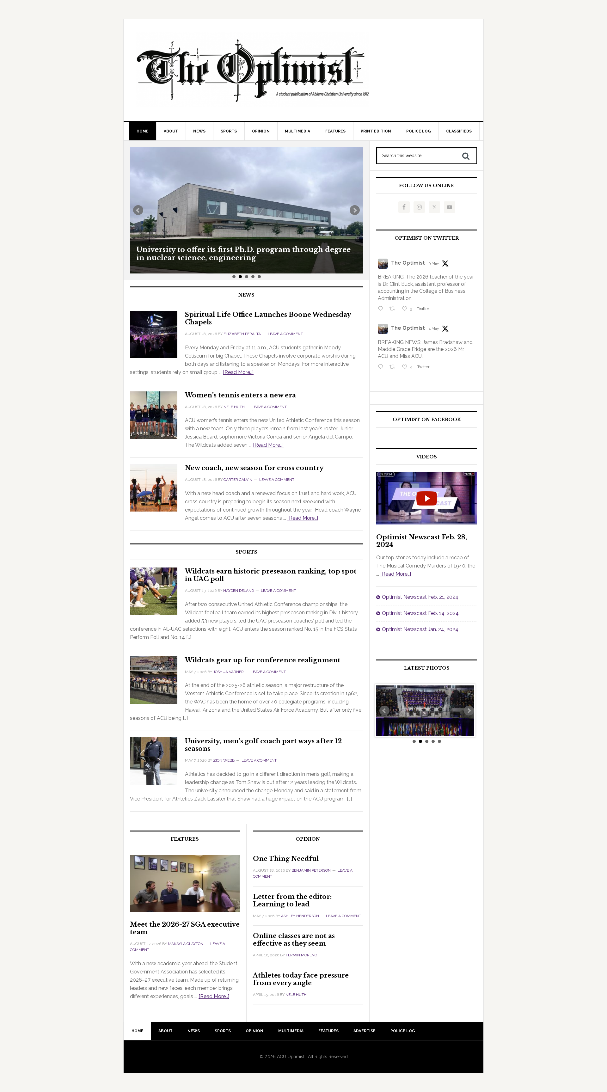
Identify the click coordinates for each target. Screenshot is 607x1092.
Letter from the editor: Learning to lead (292, 900)
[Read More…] (238, 372)
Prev (138, 210)
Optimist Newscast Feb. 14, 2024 (420, 613)
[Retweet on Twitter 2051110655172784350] (394, 367)
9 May (434, 263)
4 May (434, 328)
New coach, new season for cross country (254, 468)
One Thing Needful (286, 858)
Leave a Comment (285, 334)
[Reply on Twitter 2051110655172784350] (382, 367)
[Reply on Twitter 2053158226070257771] (382, 309)
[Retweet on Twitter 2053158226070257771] (394, 309)
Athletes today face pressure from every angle (301, 979)
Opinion (308, 839)
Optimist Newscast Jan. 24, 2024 (420, 629)
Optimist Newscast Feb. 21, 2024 (420, 597)
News (246, 295)
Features (185, 839)
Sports (246, 552)
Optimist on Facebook (427, 419)
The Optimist (408, 263)
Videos (426, 457)
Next (355, 210)
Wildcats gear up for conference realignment (262, 660)
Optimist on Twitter (427, 238)
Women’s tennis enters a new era (240, 395)
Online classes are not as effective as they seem (294, 939)
